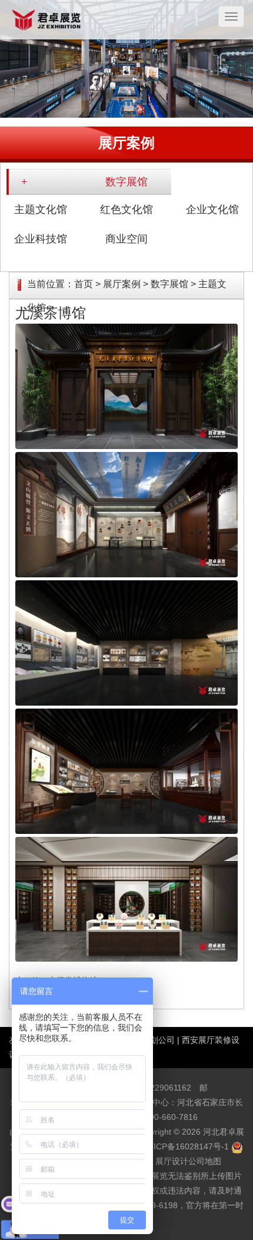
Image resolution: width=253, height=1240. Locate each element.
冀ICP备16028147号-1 (187, 1146)
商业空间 (126, 239)
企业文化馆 (212, 209)
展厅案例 (122, 284)
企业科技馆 (40, 239)
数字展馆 (126, 182)
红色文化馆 (126, 209)
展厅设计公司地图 (188, 1161)
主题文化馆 (40, 209)
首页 (83, 284)
